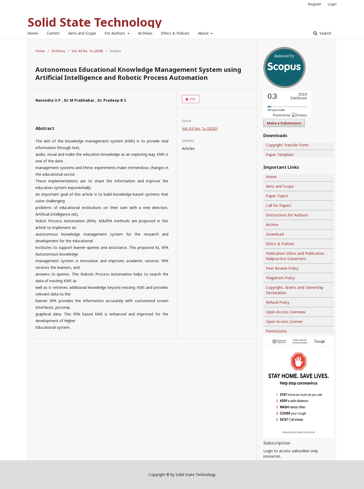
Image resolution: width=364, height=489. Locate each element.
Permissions (276, 331)
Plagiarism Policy (280, 277)
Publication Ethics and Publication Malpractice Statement (295, 256)
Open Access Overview (285, 311)
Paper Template (280, 154)
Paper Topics (277, 195)
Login (332, 4)
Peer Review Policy (282, 268)
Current (53, 33)
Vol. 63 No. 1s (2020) (87, 50)
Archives (145, 33)
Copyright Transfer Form (287, 144)
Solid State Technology (94, 22)
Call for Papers (278, 205)
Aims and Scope (82, 33)
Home (32, 33)
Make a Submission (284, 123)
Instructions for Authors (287, 214)
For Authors (115, 33)
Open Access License (284, 321)
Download (275, 234)
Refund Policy (277, 302)
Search (324, 33)
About (204, 33)
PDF (189, 99)
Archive (272, 224)
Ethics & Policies (175, 33)
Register (315, 4)
